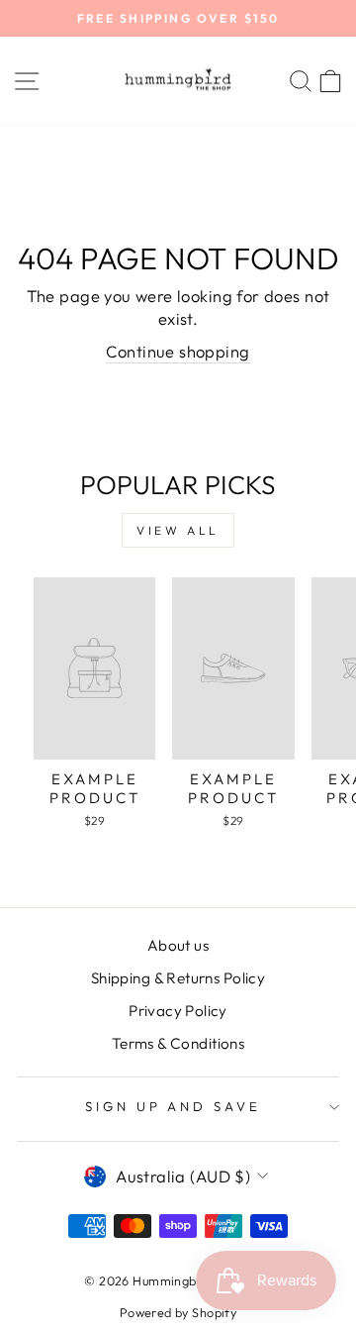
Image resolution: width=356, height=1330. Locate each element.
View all (178, 530)
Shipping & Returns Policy (178, 978)
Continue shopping (177, 351)
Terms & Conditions (178, 1043)
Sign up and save (173, 1106)
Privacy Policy (178, 1010)
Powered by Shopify (178, 1312)
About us (178, 945)
